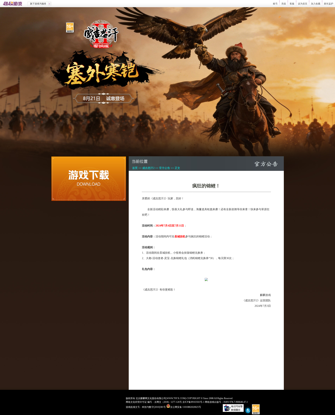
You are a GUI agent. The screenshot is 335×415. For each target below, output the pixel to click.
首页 (135, 168)
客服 (292, 3)
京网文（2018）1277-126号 (168, 402)
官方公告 (164, 168)
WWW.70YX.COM (176, 398)
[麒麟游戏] (14, 3)
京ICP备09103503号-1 (193, 402)
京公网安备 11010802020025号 (185, 407)
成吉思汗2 (148, 168)
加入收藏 (315, 3)
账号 (275, 3)
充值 (283, 3)
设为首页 (302, 3)
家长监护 (328, 3)
